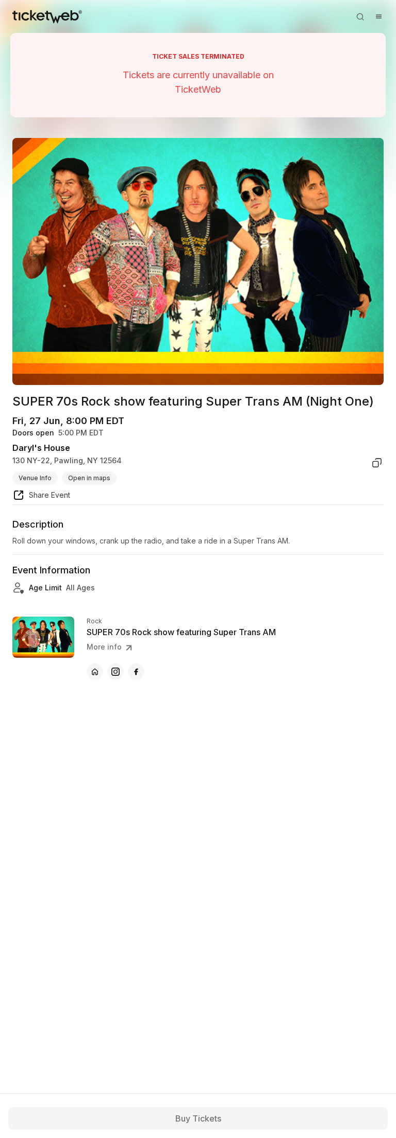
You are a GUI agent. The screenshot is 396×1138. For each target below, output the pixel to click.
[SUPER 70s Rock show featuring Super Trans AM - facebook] (136, 671)
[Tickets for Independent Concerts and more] (47, 16)
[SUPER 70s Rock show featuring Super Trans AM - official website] (95, 671)
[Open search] (360, 16)
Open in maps (89, 478)
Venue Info (35, 478)
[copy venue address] (377, 462)
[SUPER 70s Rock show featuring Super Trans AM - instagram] (115, 671)
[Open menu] (378, 16)
